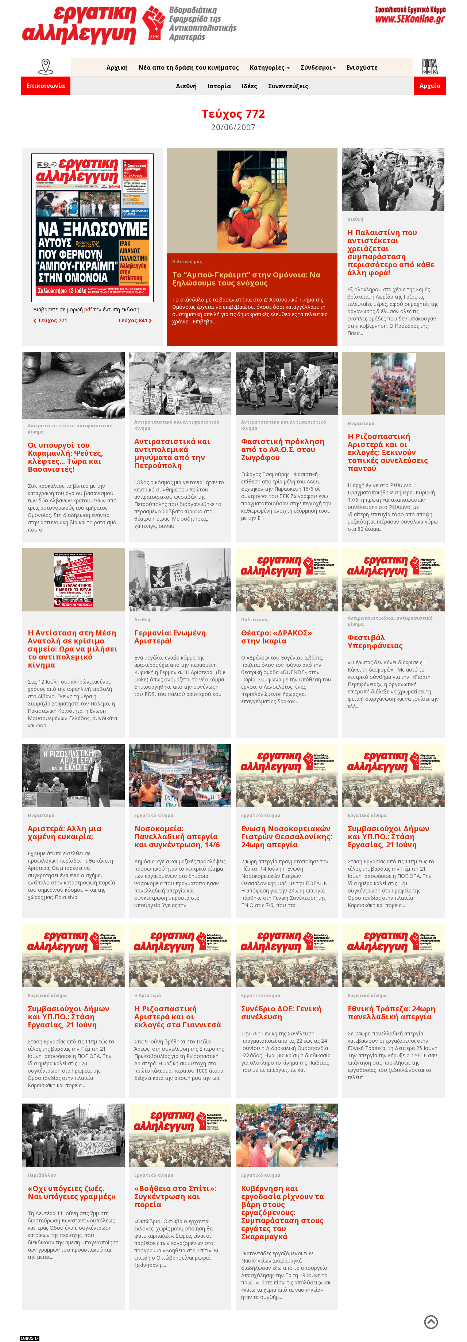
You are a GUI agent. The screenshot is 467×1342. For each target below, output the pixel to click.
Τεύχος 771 (51, 320)
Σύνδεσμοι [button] (316, 67)
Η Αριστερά (361, 423)
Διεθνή (186, 86)
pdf (88, 309)
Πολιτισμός (255, 619)
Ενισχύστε (362, 67)
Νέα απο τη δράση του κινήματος (189, 67)
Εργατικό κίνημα (154, 815)
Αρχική (117, 67)
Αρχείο (430, 86)
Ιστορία (219, 86)
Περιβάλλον (42, 1175)
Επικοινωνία (46, 86)
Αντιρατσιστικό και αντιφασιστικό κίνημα (70, 429)
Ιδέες (249, 86)
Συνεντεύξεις (288, 86)
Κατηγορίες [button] (268, 67)
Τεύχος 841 (133, 320)
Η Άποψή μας (187, 261)
